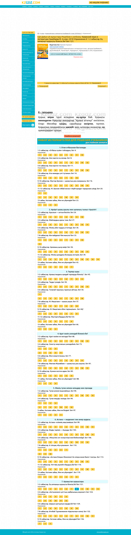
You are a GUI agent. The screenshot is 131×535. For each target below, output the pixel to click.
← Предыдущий (43, 86)
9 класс (63, 6)
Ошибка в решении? (72, 136)
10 (82, 155)
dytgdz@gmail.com (103, 532)
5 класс (41, 6)
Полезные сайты (27, 121)
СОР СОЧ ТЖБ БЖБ (28, 32)
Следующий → (102, 86)
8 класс (57, 6)
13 (98, 259)
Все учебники (83, 6)
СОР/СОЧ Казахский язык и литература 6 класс (66, 54)
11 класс (75, 6)
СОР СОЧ (90, 6)
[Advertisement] (46, 19)
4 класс (35, 6)
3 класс (30, 6)
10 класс (69, 6)
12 (87, 162)
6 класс (46, 6)
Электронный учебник (57, 47)
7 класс (52, 6)
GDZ (31, 2)
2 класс (24, 6)
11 (87, 185)
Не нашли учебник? (99, 3)
